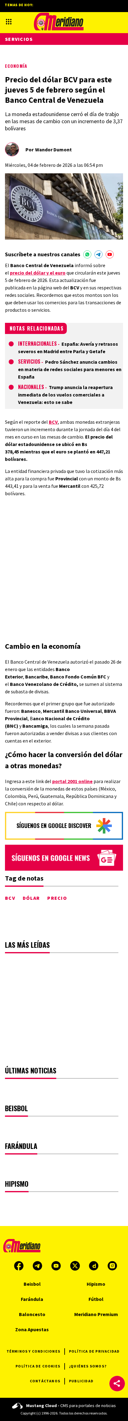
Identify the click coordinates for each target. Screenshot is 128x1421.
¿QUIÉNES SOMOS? (88, 1366)
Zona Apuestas (32, 1329)
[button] (117, 1383)
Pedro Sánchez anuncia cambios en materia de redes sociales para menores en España (69, 369)
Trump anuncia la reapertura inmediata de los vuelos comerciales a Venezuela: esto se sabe (65, 394)
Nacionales (31, 387)
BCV (10, 898)
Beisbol (32, 1284)
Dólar (31, 898)
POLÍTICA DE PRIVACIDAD (94, 1351)
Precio (57, 898)
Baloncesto (32, 1314)
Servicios (29, 361)
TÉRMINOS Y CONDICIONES (33, 1351)
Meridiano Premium (96, 1314)
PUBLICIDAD (81, 1381)
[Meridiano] (59, 21)
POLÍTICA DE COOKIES (38, 1366)
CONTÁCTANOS (45, 1381)
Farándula (32, 1299)
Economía (16, 66)
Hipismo (96, 1284)
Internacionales (37, 343)
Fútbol (96, 1299)
